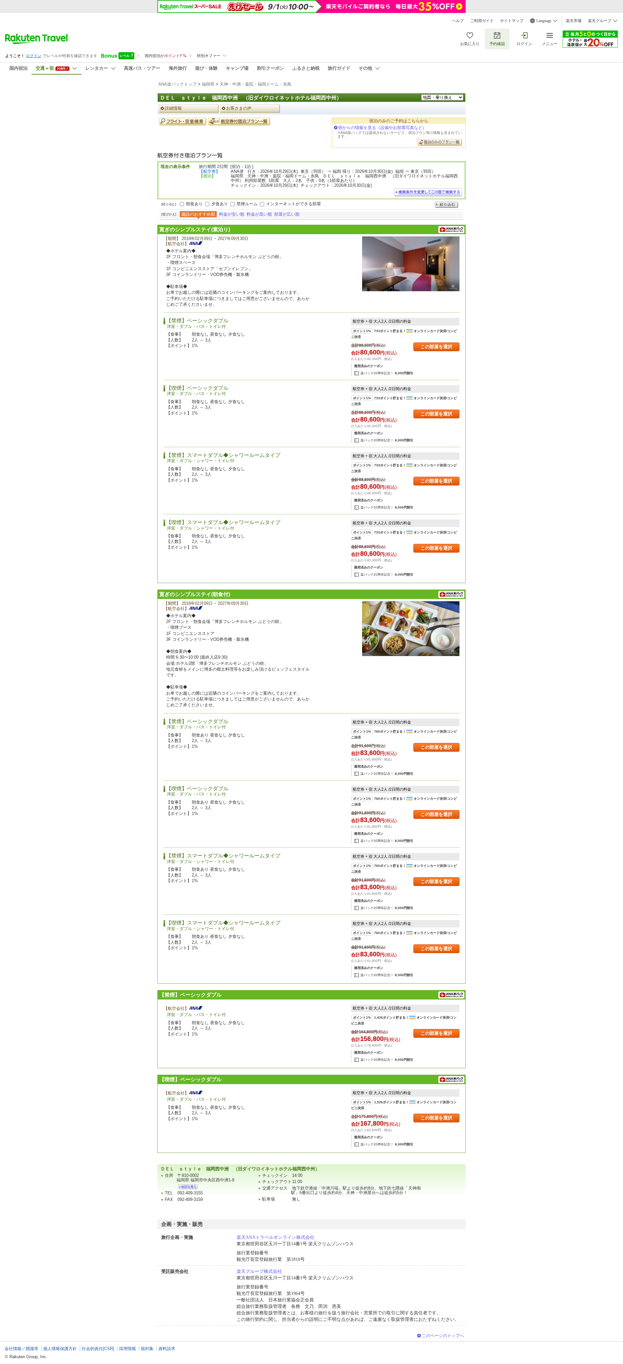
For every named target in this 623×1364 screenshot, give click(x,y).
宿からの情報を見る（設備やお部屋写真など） (382, 127)
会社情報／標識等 (21, 1348)
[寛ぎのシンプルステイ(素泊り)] (410, 263)
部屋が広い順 (286, 214)
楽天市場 (573, 20)
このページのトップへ (443, 1335)
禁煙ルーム (247, 203)
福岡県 (208, 84)
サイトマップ (511, 20)
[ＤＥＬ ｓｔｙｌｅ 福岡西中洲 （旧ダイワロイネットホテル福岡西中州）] (188, 1186)
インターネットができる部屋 (293, 203)
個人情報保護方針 (60, 1348)
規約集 (147, 1348)
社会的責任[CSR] (98, 1348)
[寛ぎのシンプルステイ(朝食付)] (410, 628)
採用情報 (127, 1348)
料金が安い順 (231, 214)
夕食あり (219, 203)
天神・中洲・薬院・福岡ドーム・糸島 (255, 84)
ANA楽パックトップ (177, 84)
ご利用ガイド (482, 20)
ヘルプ (458, 20)
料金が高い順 (259, 214)
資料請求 (166, 1348)
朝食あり (194, 203)
